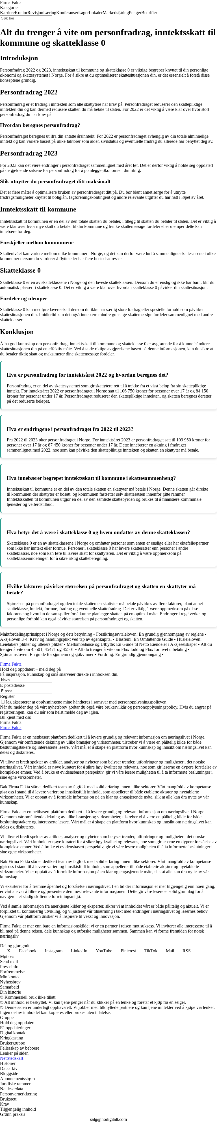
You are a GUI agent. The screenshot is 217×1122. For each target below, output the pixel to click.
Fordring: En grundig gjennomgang (129, 654)
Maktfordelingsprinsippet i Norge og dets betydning (46, 634)
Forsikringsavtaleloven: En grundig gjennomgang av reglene (150, 634)
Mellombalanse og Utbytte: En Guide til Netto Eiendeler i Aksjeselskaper (132, 644)
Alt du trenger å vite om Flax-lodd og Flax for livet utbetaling (132, 649)
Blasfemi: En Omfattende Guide (144, 639)
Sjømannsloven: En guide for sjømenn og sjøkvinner (47, 654)
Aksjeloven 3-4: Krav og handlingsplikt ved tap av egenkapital (56, 639)
